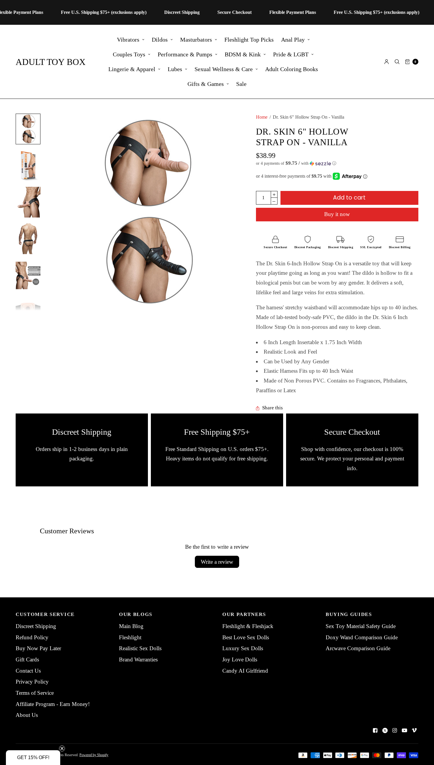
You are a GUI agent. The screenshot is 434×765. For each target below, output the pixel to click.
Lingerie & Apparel (131, 69)
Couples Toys (129, 54)
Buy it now (337, 214)
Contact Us (28, 671)
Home (261, 117)
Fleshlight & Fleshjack (247, 626)
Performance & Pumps (185, 54)
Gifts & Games (205, 84)
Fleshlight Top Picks (249, 39)
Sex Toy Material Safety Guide (361, 626)
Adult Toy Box (51, 62)
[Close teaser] (62, 748)
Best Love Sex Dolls (245, 637)
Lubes (175, 69)
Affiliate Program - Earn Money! (53, 704)
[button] (337, 163)
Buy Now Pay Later (38, 648)
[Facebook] (375, 730)
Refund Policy (32, 637)
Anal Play (293, 39)
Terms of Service (35, 693)
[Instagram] (394, 730)
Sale (241, 84)
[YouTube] (404, 730)
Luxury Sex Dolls (242, 648)
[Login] (386, 61)
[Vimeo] (414, 730)
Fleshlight (130, 637)
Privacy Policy (32, 682)
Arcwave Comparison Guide (358, 648)
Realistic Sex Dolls (140, 648)
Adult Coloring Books (291, 69)
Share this (272, 408)
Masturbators (196, 39)
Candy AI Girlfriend (245, 671)
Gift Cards (27, 659)
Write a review (217, 562)
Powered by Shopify (93, 755)
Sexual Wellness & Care (224, 69)
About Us (27, 715)
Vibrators (128, 39)
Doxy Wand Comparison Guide (362, 637)
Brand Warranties (138, 659)
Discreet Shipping (36, 626)
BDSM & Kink (243, 54)
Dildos (160, 39)
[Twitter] (385, 730)
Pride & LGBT (291, 54)
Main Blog (131, 626)
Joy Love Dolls (239, 659)
